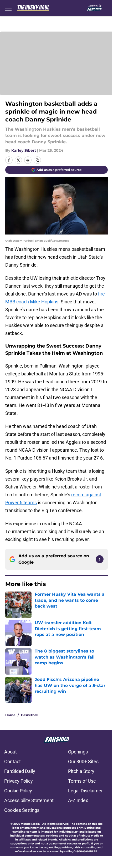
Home (10, 715)
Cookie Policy (18, 790)
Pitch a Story (81, 771)
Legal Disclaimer (85, 790)
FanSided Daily (19, 771)
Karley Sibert (23, 150)
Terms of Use (82, 781)
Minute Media (30, 824)
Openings (78, 752)
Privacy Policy (18, 781)
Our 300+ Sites (83, 761)
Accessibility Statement (29, 800)
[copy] (37, 160)
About (10, 752)
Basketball (29, 715)
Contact (12, 761)
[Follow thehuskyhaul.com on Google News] (100, 559)
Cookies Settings (21, 810)
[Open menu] (8, 8)
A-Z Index (78, 800)
